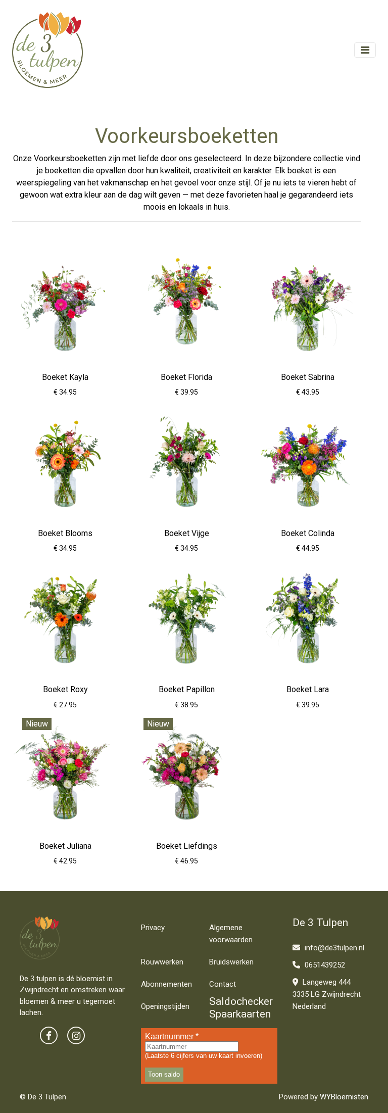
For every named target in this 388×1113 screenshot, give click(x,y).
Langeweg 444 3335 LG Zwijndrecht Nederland (327, 994)
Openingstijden (165, 1006)
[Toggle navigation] (365, 50)
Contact (222, 984)
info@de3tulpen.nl (333, 947)
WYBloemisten (344, 1096)
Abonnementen (166, 984)
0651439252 (324, 965)
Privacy (153, 927)
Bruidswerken (231, 961)
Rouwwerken (162, 961)
